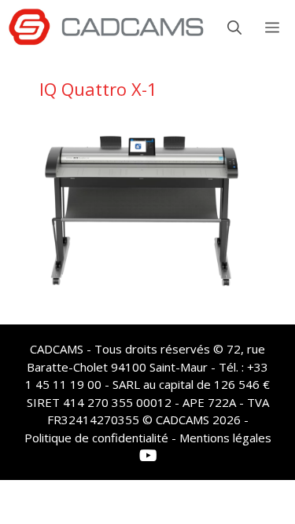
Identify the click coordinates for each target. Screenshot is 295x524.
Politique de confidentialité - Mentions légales (147, 437)
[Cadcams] (106, 27)
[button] (234, 27)
